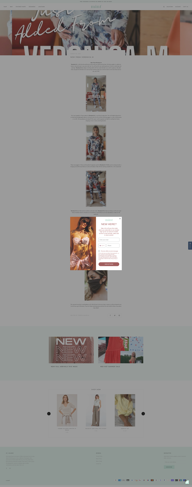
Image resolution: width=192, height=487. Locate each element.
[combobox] (101, 246)
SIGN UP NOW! (109, 264)
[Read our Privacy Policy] (118, 253)
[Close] (120, 218)
